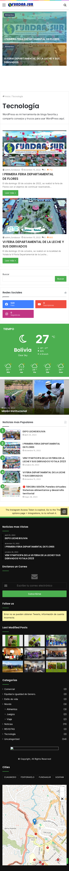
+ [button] (62, 789)
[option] (34, 50)
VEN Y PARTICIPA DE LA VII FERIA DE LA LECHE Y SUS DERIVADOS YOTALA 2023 (44, 459)
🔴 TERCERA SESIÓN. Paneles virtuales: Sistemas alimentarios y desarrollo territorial (44, 490)
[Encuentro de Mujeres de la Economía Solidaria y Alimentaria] (34, 653)
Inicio (7, 96)
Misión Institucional (14, 411)
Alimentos (9, 15)
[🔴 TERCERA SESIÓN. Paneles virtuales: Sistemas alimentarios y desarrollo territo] (11, 491)
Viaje (9, 719)
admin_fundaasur (12, 170)
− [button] (62, 794)
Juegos (11, 714)
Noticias (8, 724)
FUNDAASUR (45, 777)
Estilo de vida (11, 699)
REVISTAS (9, 729)
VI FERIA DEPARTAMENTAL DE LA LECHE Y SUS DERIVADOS (32, 60)
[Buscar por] (65, 6)
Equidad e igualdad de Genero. (20, 694)
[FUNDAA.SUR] (21, 5)
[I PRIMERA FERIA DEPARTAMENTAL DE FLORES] (34, 27)
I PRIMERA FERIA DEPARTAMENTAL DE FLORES (31, 39)
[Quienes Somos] (56, 666)
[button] (62, 798)
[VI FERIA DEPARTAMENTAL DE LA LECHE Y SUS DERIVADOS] (34, 54)
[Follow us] (64, 511)
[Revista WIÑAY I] (12, 640)
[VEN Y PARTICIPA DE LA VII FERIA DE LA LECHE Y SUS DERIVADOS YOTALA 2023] (11, 462)
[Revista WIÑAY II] (34, 640)
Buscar (6, 274)
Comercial (9, 689)
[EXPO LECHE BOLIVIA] (11, 435)
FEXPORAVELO (27, 777)
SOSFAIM (59, 777)
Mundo (7, 704)
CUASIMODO (10, 777)
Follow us (8, 603)
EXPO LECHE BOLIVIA (34, 431)
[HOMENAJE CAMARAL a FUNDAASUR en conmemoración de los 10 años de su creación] (12, 653)
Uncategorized (11, 739)
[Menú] (4, 6)
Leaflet (63, 864)
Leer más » (10, 193)
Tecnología (10, 734)
